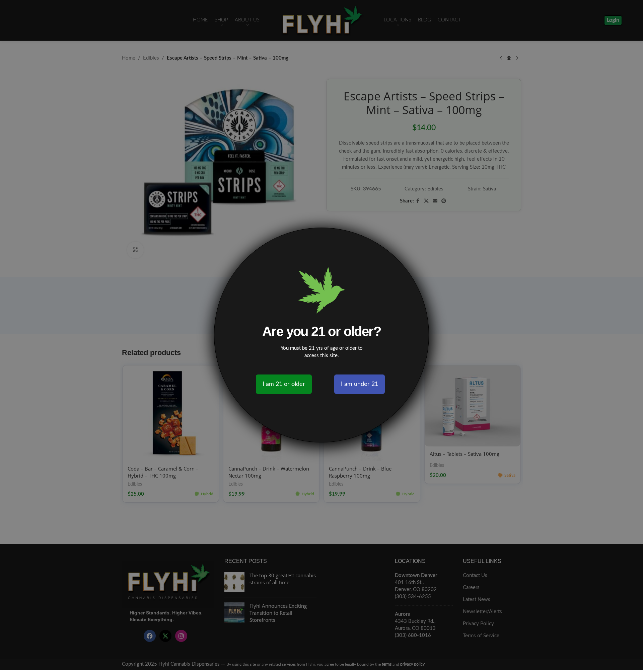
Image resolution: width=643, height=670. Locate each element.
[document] (321, 335)
